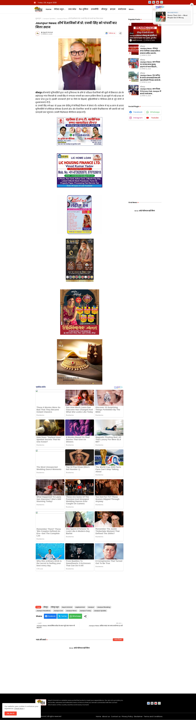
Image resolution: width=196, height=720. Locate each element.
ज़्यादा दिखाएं (118, 640)
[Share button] (85, 616)
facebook (137, 112)
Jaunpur (91, 607)
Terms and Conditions (153, 716)
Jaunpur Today (85, 611)
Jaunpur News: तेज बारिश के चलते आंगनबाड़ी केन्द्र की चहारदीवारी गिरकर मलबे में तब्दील (150, 77)
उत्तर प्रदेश (72, 9)
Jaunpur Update (49, 19)
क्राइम (112, 9)
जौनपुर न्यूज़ (55, 607)
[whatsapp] (161, 2)
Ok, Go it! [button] (10, 713)
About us (106, 716)
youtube (155, 117)
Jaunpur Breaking (103, 607)
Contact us (116, 716)
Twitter (64, 616)
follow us (112, 33)
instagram (138, 117)
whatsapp (155, 112)
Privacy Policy (127, 716)
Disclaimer (138, 716)
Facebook (51, 616)
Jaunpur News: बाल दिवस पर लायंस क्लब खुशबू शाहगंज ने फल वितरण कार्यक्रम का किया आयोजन (150, 64)
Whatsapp (76, 616)
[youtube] (157, 2)
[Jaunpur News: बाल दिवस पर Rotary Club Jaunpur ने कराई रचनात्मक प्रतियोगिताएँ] (133, 90)
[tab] (48, 9)
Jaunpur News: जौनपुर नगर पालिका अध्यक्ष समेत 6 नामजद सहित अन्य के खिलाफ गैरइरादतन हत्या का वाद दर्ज (150, 50)
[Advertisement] (79, 588)
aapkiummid (80, 607)
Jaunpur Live (58, 611)
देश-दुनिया (83, 9)
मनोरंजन (122, 9)
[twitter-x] (153, 2)
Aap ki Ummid (67, 607)
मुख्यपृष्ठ (38, 19)
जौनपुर (104, 9)
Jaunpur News (71, 611)
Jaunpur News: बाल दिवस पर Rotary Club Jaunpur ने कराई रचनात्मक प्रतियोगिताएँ (150, 91)
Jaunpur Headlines (43, 611)
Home (48, 9)
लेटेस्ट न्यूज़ (59, 9)
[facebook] (149, 2)
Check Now (18, 708)
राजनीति (94, 9)
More (131, 9)
